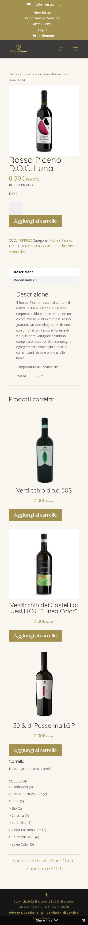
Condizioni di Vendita (42, 18)
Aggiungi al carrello (35, 221)
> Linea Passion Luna (35, 74)
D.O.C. (29, 245)
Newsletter (42, 12)
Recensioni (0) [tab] (26, 280)
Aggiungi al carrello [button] (35, 515)
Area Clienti (42, 24)
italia (39, 245)
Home (13, 74)
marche (60, 245)
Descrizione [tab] (24, 272)
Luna (49, 245)
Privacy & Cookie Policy (26, 913)
